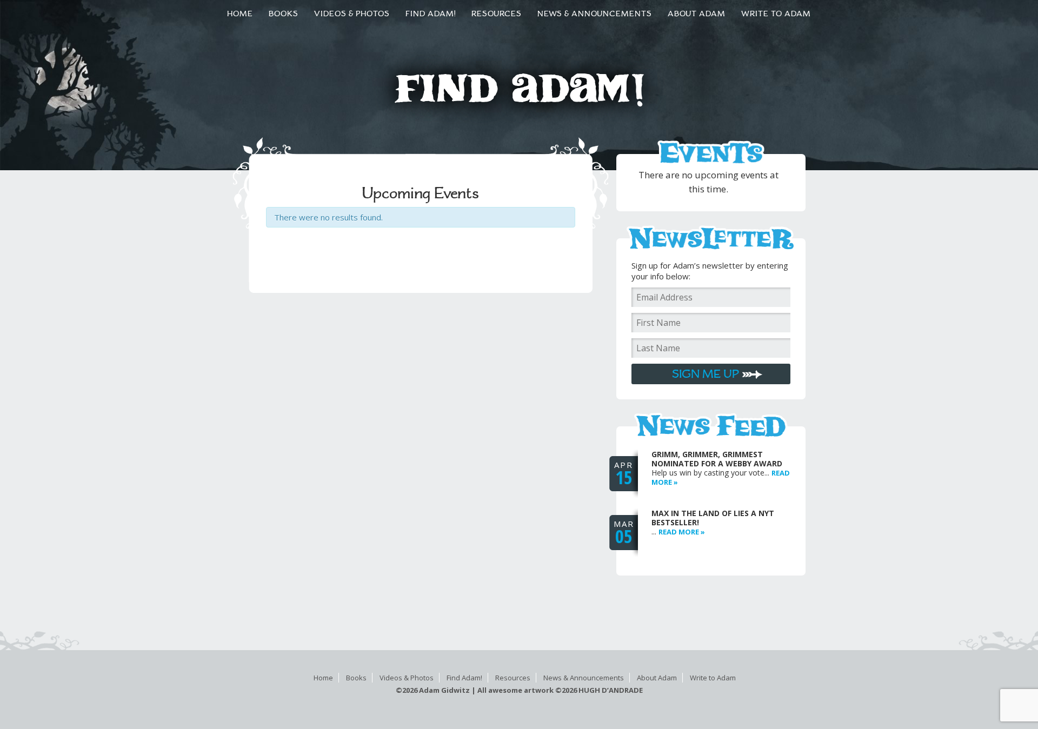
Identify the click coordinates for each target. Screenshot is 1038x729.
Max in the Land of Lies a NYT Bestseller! (712, 517)
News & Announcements (583, 678)
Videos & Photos (407, 678)
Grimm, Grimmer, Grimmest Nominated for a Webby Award (716, 459)
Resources (512, 678)
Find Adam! (464, 678)
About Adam (657, 678)
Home (323, 678)
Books (356, 678)
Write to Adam (713, 678)
